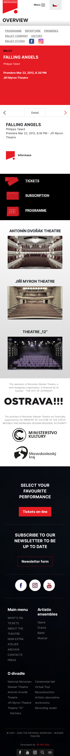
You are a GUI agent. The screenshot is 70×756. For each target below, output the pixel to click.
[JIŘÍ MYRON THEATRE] (35, 302)
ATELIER (13, 644)
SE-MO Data (43, 744)
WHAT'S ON (15, 618)
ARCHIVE (14, 649)
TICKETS (32, 181)
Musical (42, 638)
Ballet (41, 633)
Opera (41, 622)
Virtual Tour (42, 687)
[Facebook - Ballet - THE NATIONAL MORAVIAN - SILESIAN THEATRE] (31, 41)
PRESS (12, 660)
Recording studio (46, 708)
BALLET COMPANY (16, 36)
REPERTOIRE (33, 30)
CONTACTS (15, 654)
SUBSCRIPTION (37, 195)
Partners (15, 713)
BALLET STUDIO (15, 41)
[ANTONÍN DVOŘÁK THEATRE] (35, 252)
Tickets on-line (35, 512)
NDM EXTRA (16, 639)
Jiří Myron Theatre (19, 702)
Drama (42, 627)
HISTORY (36, 36)
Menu (37, 4)
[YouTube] (27, 752)
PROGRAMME (13, 30)
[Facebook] (20, 752)
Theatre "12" (15, 708)
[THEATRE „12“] (35, 353)
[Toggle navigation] (56, 5)
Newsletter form (35, 561)
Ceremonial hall (45, 681)
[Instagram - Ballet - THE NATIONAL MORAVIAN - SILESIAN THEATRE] (40, 41)
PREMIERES (51, 30)
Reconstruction (44, 692)
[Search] (42, 752)
